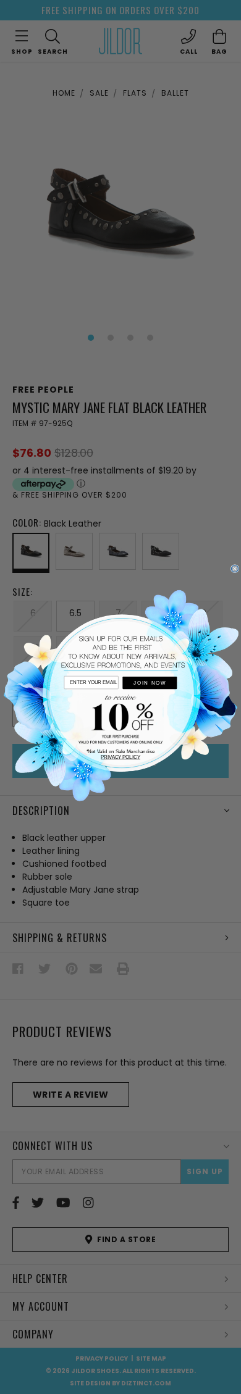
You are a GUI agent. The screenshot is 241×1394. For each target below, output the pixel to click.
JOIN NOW (149, 683)
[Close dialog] (234, 569)
